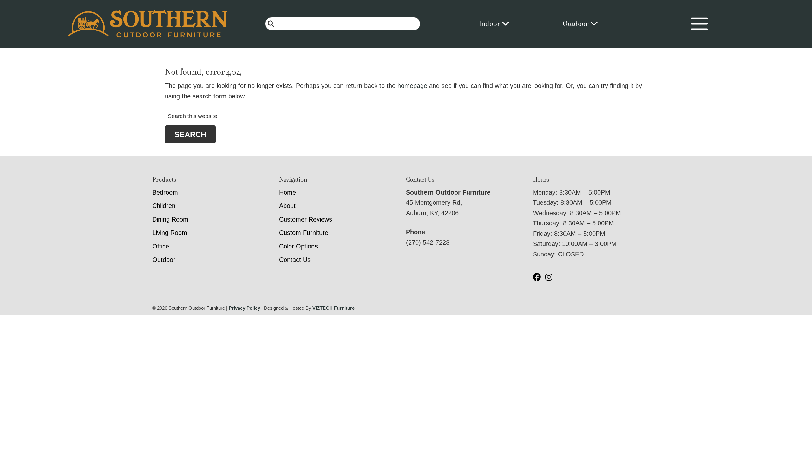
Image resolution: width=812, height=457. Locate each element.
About (287, 205)
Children (163, 205)
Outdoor (576, 23)
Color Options (298, 246)
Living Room (169, 232)
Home (287, 192)
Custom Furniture (303, 232)
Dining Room (170, 219)
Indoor (490, 23)
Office (160, 246)
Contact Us (295, 259)
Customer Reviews (305, 219)
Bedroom (165, 192)
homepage (412, 85)
